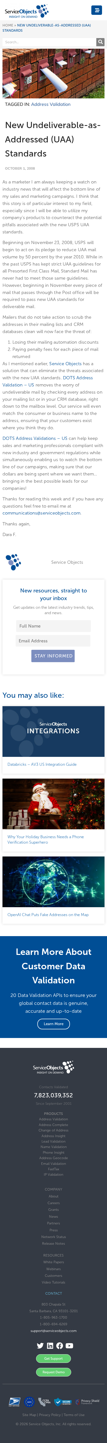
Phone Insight (53, 1152)
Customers (53, 1276)
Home (7, 25)
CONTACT (53, 1293)
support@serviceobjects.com (54, 1331)
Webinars (53, 1269)
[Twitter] (39, 1346)
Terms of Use (74, 1415)
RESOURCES (53, 1255)
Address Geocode (53, 1158)
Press (54, 1230)
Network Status (53, 1237)
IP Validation (53, 1174)
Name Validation (54, 1147)
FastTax (53, 1169)
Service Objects (65, 363)
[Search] (100, 42)
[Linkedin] (49, 1346)
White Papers (53, 1262)
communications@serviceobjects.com (41, 513)
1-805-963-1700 (53, 1317)
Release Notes (53, 1243)
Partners (53, 1223)
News (53, 1217)
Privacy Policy (50, 1415)
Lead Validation (53, 1141)
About (53, 1196)
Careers (54, 1203)
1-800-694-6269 (53, 1324)
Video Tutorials (53, 1282)
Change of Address (53, 1130)
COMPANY (53, 1189)
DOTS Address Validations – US (34, 438)
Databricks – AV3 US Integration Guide (42, 764)
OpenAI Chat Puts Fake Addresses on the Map (48, 914)
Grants (53, 1210)
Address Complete (53, 1125)
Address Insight (53, 1136)
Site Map (29, 1415)
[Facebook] (58, 1346)
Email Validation (53, 1164)
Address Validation (51, 104)
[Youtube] (68, 1346)
